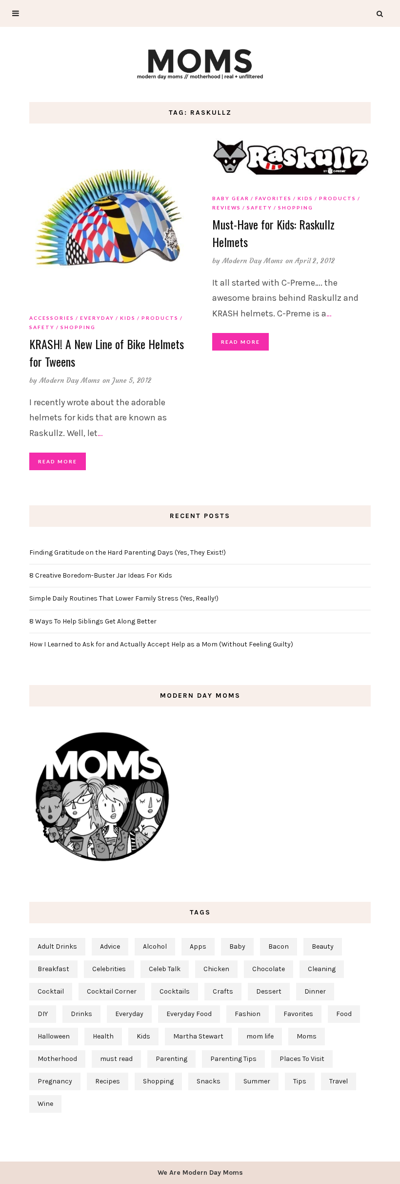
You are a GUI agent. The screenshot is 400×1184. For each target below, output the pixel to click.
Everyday (97, 318)
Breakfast (53, 969)
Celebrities (109, 969)
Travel (338, 1081)
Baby (237, 946)
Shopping (78, 327)
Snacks (208, 1081)
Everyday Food (189, 1014)
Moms (307, 1036)
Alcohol (155, 946)
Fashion (247, 1014)
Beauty (323, 946)
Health (103, 1036)
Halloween (54, 1036)
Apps (198, 946)
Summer (256, 1081)
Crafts (223, 991)
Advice (110, 946)
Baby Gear (230, 198)
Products (160, 318)
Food (344, 1014)
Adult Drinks (57, 946)
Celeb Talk (164, 969)
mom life (260, 1036)
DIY (43, 1014)
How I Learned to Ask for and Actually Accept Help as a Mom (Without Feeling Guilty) (161, 644)
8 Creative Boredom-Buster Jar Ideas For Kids (100, 575)
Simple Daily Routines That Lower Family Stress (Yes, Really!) (124, 598)
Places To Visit (302, 1059)
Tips (299, 1081)
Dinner (315, 991)
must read (116, 1059)
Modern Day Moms (70, 380)
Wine (45, 1104)
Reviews (226, 207)
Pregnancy (55, 1081)
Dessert (268, 991)
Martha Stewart (198, 1036)
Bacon (278, 946)
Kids (128, 318)
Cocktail (51, 991)
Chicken (216, 969)
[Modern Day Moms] (200, 63)
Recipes (107, 1081)
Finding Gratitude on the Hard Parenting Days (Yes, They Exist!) (127, 552)
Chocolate (268, 969)
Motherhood (57, 1059)
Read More (57, 461)
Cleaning (322, 969)
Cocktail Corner (112, 991)
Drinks (81, 1014)
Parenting (171, 1059)
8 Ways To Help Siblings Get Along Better (93, 621)
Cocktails (175, 991)
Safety (42, 327)
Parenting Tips (233, 1059)
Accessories (51, 318)
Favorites (273, 198)
